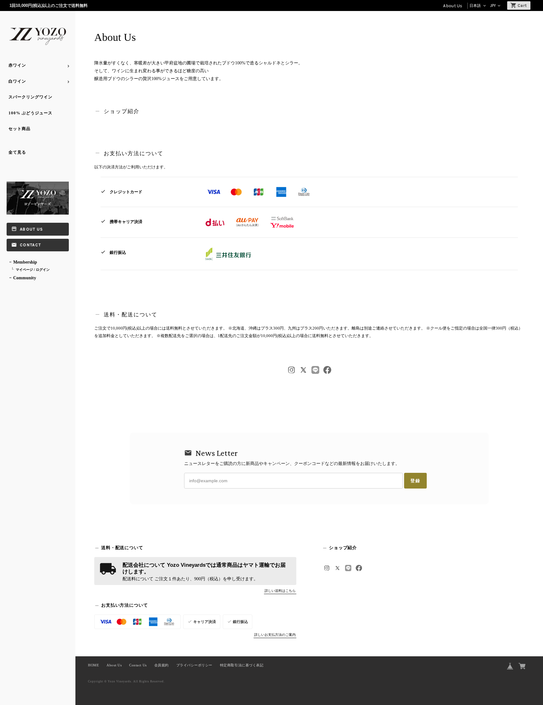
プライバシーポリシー (194, 665)
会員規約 (161, 665)
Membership (25, 262)
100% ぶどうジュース (30, 113)
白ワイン (17, 81)
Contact (30, 245)
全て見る (17, 152)
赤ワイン (17, 65)
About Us (452, 5)
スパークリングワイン (30, 97)
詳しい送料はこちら (280, 591)
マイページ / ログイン (33, 269)
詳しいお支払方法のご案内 (275, 635)
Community (24, 278)
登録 (415, 480)
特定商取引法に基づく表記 (241, 665)
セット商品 (19, 128)
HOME (93, 665)
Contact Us (137, 665)
